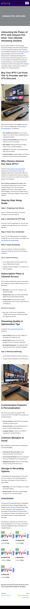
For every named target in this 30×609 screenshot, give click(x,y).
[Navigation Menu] (27, 3)
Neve (8, 607)
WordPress (20, 607)
